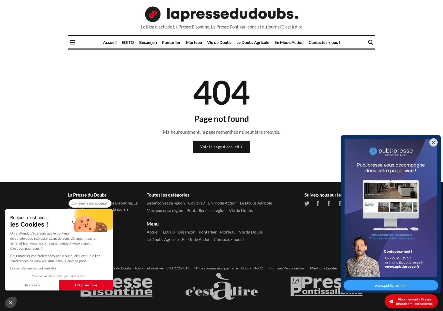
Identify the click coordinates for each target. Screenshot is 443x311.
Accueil (110, 42)
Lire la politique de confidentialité (33, 268)
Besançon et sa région (166, 202)
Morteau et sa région (165, 210)
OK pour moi (86, 285)
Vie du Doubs (219, 42)
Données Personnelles (286, 268)
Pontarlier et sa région (206, 210)
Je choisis (32, 285)
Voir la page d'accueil (220, 146)
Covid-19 (196, 202)
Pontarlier (171, 42)
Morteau (194, 42)
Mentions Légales (323, 268)
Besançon (148, 42)
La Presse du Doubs (116, 268)
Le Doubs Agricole (252, 42)
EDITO (128, 42)
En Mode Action (289, 42)
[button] (11, 302)
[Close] (433, 142)
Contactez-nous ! (324, 42)
